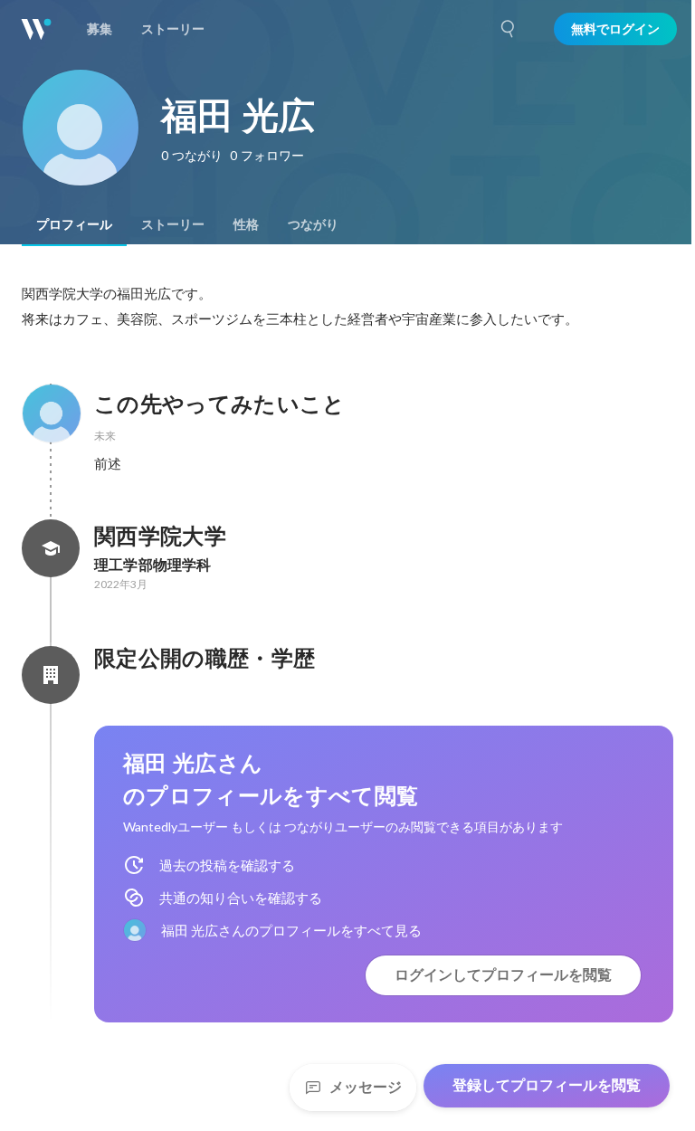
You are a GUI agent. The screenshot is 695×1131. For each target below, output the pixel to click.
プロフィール (74, 224)
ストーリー (173, 224)
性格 (246, 224)
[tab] (74, 224)
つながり (313, 224)
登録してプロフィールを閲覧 (546, 1085)
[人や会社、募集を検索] (508, 29)
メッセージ (365, 1087)
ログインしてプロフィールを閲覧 (503, 975)
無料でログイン (615, 29)
